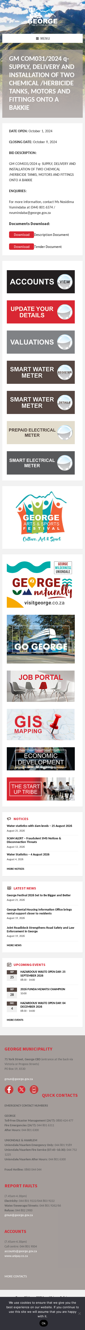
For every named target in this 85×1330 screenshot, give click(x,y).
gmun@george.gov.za (19, 1079)
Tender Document (48, 246)
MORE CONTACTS (16, 1276)
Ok (44, 1323)
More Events (15, 1020)
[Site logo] (42, 24)
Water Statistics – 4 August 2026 (28, 854)
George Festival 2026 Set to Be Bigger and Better (39, 895)
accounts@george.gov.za (21, 1251)
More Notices (15, 869)
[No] (79, 1313)
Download (21, 234)
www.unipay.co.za (16, 1256)
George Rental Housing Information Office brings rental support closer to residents (39, 911)
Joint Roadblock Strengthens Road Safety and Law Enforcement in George (40, 929)
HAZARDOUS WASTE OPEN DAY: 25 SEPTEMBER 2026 (43, 973)
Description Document (51, 234)
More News (14, 945)
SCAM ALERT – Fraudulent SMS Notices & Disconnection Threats (34, 840)
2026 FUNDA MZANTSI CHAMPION (42, 989)
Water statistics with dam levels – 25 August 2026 (39, 826)
